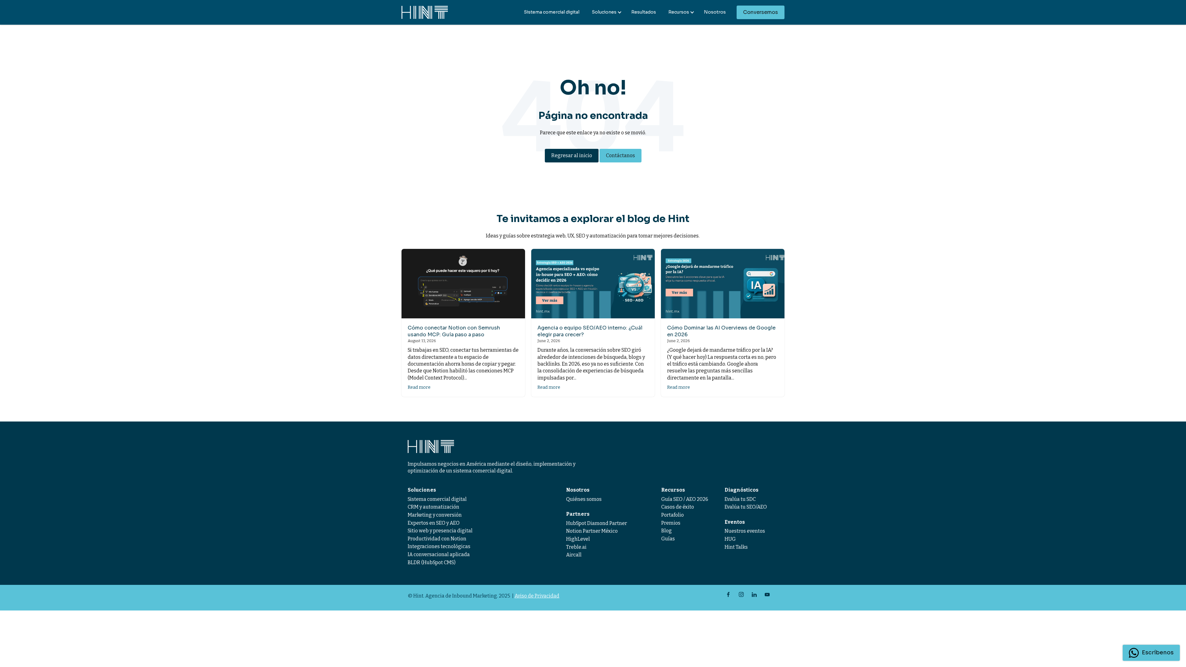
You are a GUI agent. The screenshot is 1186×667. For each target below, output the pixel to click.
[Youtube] (767, 594)
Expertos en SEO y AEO (434, 523)
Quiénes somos (584, 499)
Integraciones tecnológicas (439, 546)
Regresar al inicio (571, 155)
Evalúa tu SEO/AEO (746, 507)
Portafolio (672, 515)
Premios (670, 523)
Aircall (574, 555)
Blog (666, 531)
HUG (730, 539)
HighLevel (578, 539)
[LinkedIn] (754, 594)
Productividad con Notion (437, 539)
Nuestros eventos (745, 531)
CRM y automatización (433, 507)
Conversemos (760, 12)
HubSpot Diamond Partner (596, 523)
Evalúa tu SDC (740, 499)
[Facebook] (728, 594)
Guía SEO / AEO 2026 (684, 499)
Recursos (678, 12)
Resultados (643, 12)
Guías (668, 539)
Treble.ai (576, 547)
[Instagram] (741, 594)
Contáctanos (620, 155)
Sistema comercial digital (551, 12)
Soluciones (604, 12)
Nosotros (715, 12)
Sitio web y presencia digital (440, 531)
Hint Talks (736, 547)
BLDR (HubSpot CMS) (432, 562)
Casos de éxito (677, 507)
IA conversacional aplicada (439, 554)
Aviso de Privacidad (537, 596)
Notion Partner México (592, 531)
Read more (419, 387)
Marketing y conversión (435, 515)
